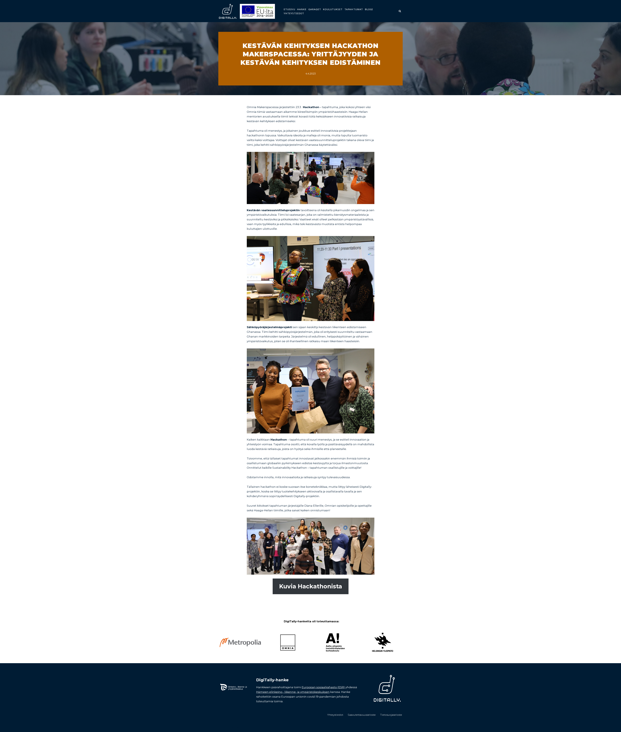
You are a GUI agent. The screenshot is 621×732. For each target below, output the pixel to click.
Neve (222, 727)
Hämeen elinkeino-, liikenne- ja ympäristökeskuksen (293, 692)
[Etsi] (400, 11)
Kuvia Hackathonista (310, 586)
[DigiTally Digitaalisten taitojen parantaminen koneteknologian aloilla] (246, 11)
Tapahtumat (353, 9)
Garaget (314, 9)
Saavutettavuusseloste (362, 714)
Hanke (302, 9)
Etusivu (289, 9)
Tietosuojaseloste (391, 714)
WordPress (244, 727)
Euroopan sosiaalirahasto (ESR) (323, 687)
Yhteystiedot (294, 13)
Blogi (369, 9)
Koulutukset (333, 9)
